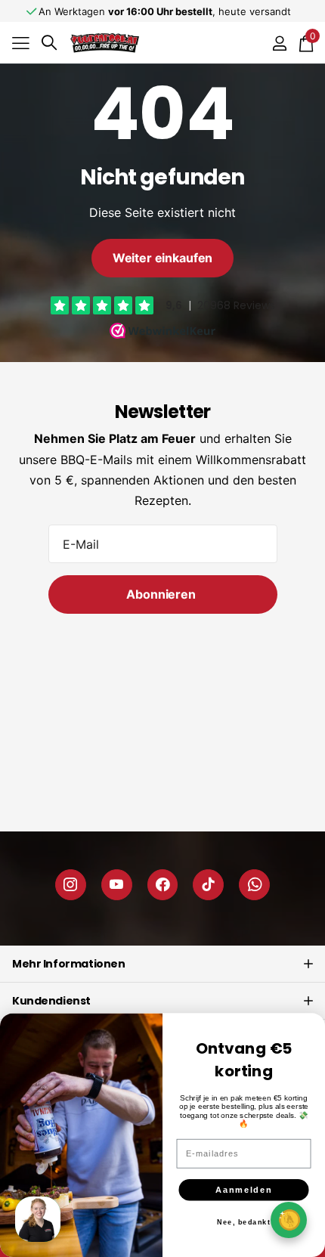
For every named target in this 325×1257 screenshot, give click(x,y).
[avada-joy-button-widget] (289, 1219)
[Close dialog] (310, 1028)
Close (162, 964)
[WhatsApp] (254, 884)
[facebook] (162, 884)
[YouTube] (116, 884)
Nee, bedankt (244, 1222)
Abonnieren (162, 594)
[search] (49, 43)
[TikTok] (208, 884)
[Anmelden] (279, 43)
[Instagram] (70, 884)
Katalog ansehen (20, 43)
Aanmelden (243, 1189)
